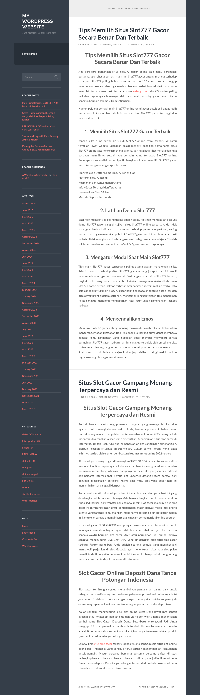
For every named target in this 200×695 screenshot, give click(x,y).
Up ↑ (174, 687)
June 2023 (27, 336)
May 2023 (27, 342)
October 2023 (29, 309)
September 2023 (31, 316)
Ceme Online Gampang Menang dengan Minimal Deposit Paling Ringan (38, 116)
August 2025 (29, 203)
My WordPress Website (37, 21)
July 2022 (27, 382)
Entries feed (28, 532)
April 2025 (27, 223)
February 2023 (30, 362)
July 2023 (27, 329)
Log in (25, 525)
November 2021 (30, 395)
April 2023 (27, 349)
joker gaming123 (31, 441)
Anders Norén (159, 687)
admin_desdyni (112, 44)
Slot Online (28, 480)
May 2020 (27, 402)
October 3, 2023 (88, 44)
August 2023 (29, 322)
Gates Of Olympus (31, 434)
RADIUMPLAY (29, 454)
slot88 (25, 487)
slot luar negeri (30, 474)
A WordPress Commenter (35, 174)
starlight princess (31, 494)
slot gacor (27, 467)
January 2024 (29, 296)
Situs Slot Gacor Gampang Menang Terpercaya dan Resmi (125, 386)
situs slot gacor (102, 643)
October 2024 (29, 236)
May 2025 (27, 216)
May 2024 (27, 269)
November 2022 (30, 375)
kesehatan (27, 447)
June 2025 (27, 210)
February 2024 (30, 289)
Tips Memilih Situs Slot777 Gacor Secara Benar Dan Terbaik (123, 33)
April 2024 (27, 276)
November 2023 (30, 302)
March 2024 (28, 283)
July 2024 (27, 256)
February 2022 (30, 389)
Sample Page (29, 53)
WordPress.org (30, 545)
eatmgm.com (141, 91)
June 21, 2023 (86, 397)
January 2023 (29, 369)
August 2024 (29, 249)
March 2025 (28, 230)
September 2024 (31, 243)
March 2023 (28, 356)
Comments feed (30, 539)
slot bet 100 (28, 460)
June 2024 (27, 263)
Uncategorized (29, 500)
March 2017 (28, 409)
